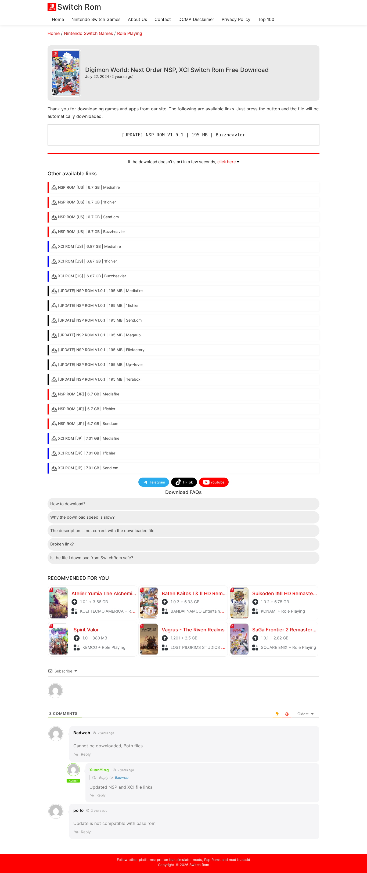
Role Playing (129, 33)
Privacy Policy (236, 19)
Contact (162, 19)
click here (226, 161)
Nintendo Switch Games (95, 19)
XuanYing (99, 769)
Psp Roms (212, 859)
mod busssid (239, 859)
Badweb (121, 777)
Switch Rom (199, 865)
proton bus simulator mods (179, 859)
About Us (137, 19)
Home (58, 19)
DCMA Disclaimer (196, 19)
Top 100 (266, 19)
